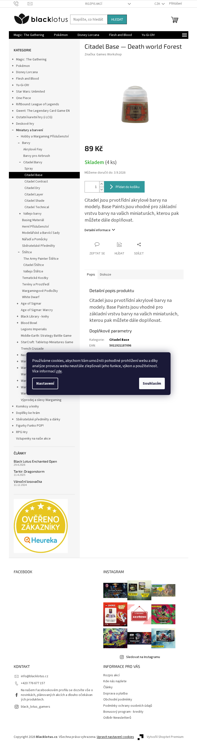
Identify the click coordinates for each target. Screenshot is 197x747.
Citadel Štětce (33, 265)
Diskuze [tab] (105, 274)
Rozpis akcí (93, 4)
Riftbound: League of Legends (37, 104)
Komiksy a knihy (27, 406)
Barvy (26, 143)
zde (59, 371)
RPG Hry (22, 432)
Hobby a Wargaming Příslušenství (45, 136)
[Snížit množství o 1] (101, 189)
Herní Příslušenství (35, 226)
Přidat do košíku (128, 187)
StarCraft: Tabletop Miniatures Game (47, 342)
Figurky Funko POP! (30, 425)
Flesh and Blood (27, 78)
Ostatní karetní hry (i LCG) (34, 117)
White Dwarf (30, 297)
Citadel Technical (37, 207)
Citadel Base (34, 175)
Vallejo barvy (32, 213)
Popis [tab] (91, 274)
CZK (157, 4)
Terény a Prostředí (35, 284)
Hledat (117, 19)
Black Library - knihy (35, 316)
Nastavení (45, 383)
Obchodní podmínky (117, 699)
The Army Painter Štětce (41, 258)
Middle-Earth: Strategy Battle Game (46, 335)
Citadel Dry (32, 188)
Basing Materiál (33, 220)
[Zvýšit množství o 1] (101, 184)
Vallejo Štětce (33, 271)
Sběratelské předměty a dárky (38, 419)
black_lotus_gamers (35, 706)
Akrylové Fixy (32, 149)
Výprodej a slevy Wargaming (41, 400)
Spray (29, 168)
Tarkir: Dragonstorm (29, 471)
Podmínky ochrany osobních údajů (127, 705)
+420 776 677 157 (33, 683)
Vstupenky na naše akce (33, 438)
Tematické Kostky (35, 278)
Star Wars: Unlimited (30, 91)
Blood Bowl (29, 323)
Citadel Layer (34, 194)
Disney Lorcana (27, 72)
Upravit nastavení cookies (115, 737)
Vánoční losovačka (28, 481)
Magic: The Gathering (31, 59)
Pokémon (23, 66)
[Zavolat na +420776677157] (21, 3)
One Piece (23, 98)
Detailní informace (98, 230)
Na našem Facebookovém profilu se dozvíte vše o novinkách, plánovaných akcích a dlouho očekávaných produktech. (57, 695)
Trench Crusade (32, 348)
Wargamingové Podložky (40, 290)
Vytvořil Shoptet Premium (165, 737)
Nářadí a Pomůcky (35, 239)
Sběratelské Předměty (38, 245)
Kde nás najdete (115, 681)
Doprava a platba (115, 693)
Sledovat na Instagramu (143, 657)
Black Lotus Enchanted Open (35, 461)
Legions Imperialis (34, 329)
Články (108, 687)
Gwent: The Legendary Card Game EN (43, 110)
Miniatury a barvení (29, 130)
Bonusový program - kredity (123, 711)
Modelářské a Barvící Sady (41, 232)
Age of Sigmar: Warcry (37, 310)
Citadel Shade (34, 200)
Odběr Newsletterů (117, 717)
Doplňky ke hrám (28, 413)
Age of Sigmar (31, 303)
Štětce (27, 252)
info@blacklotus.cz (34, 676)
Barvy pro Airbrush (36, 155)
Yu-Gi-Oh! (22, 85)
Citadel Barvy (32, 162)
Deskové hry (25, 123)
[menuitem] (29, 35)
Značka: (103, 54)
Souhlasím (152, 383)
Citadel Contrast (36, 181)
